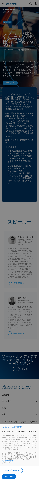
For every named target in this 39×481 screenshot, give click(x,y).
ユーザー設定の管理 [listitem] (12, 470)
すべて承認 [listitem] (9, 476)
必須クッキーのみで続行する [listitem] (13, 427)
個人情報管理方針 (8, 461)
